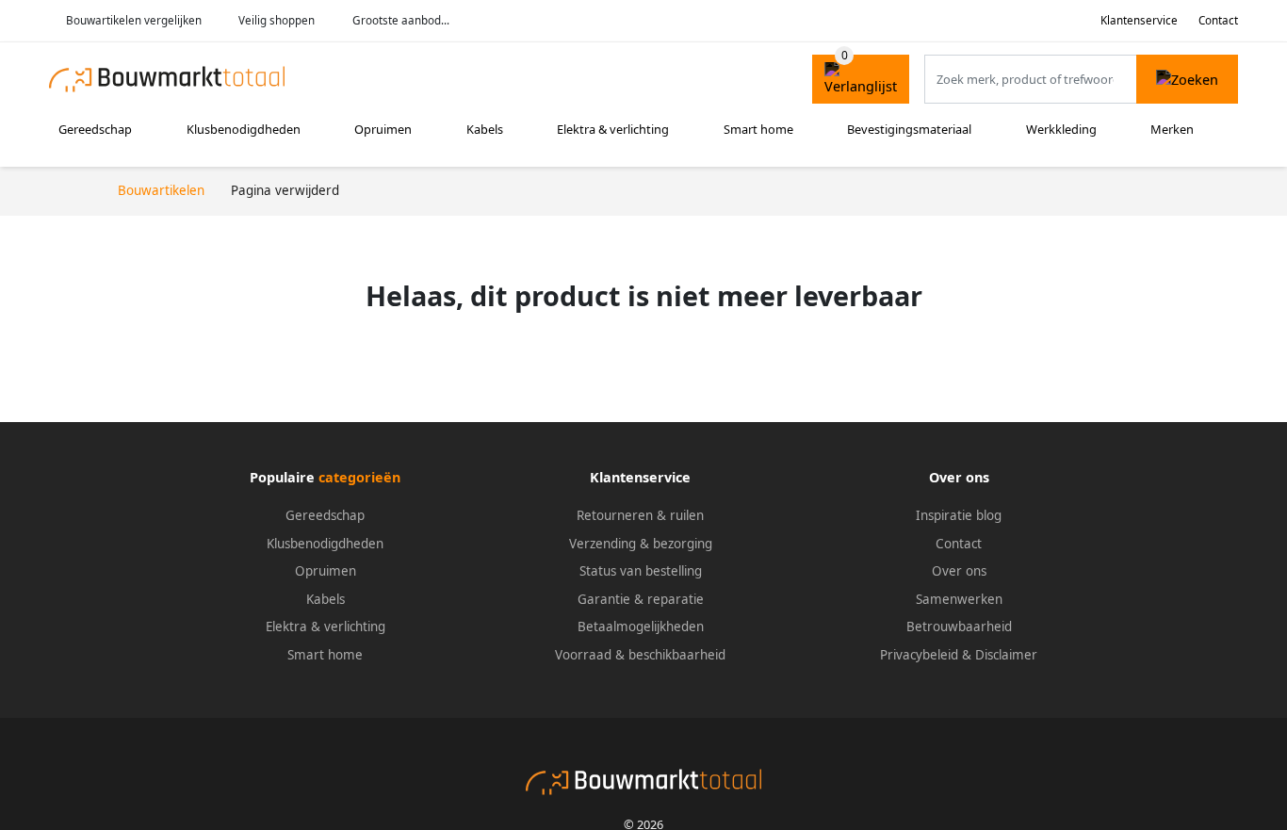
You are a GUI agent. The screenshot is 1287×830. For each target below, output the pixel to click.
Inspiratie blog (959, 515)
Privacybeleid (919, 654)
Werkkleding (1061, 129)
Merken (1172, 129)
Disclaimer (1006, 654)
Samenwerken (959, 599)
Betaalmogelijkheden (641, 626)
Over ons (959, 570)
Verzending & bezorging (640, 543)
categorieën (359, 477)
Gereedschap (95, 129)
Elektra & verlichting (613, 129)
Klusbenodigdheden (244, 129)
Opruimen (383, 129)
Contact (1218, 20)
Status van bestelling (640, 570)
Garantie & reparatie (641, 599)
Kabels (484, 129)
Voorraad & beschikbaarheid (640, 654)
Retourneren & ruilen (640, 515)
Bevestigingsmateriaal (909, 129)
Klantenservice (1139, 20)
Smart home (758, 129)
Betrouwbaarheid (959, 626)
